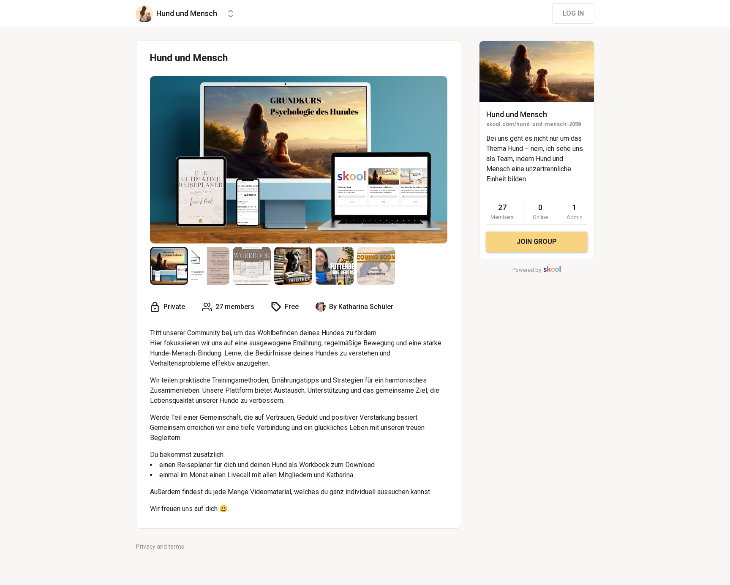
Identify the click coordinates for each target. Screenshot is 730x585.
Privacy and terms (160, 546)
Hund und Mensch (516, 114)
